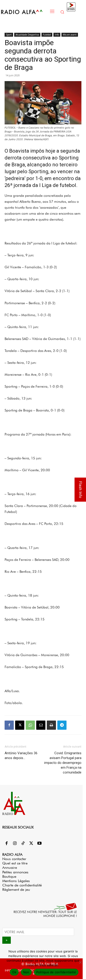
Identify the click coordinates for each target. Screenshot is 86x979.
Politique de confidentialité (56, 972)
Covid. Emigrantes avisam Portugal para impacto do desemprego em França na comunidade (62, 762)
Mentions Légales (16, 881)
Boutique (9, 876)
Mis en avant (70, 34)
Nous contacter (14, 859)
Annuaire (9, 867)
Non (26, 972)
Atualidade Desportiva (27, 34)
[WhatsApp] (30, 725)
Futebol (47, 34)
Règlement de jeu (16, 889)
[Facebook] (9, 725)
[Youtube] (39, 843)
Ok (14, 972)
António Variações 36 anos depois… (21, 755)
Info (57, 34)
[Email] (40, 725)
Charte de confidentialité (22, 885)
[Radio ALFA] (24, 12)
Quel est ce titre (15, 863)
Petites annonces (15, 872)
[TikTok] (23, 843)
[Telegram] (62, 725)
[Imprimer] (51, 725)
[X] (19, 725)
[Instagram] (15, 843)
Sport (9, 34)
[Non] (80, 962)
